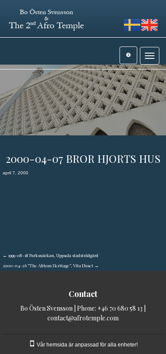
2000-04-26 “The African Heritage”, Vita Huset (51, 265)
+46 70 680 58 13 (120, 308)
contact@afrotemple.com (83, 318)
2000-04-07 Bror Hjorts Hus (83, 158)
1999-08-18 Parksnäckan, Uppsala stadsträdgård (50, 255)
